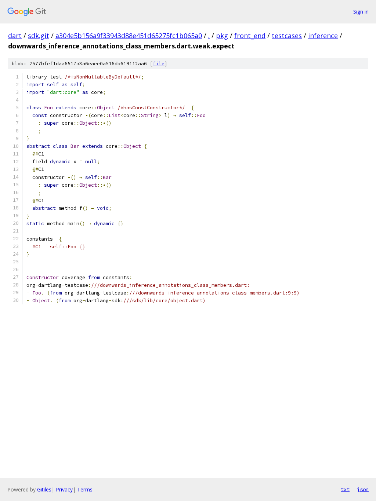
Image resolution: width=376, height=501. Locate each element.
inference (323, 35)
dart (15, 35)
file (158, 64)
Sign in (361, 11)
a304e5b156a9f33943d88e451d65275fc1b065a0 (128, 35)
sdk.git (38, 35)
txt (345, 489)
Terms (85, 489)
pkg (222, 35)
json (363, 489)
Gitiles (44, 489)
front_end (249, 35)
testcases (287, 35)
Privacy (64, 489)
